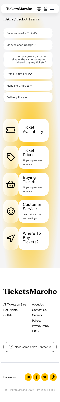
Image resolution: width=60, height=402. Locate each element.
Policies (36, 320)
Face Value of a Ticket (21, 33)
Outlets (7, 315)
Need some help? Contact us (33, 347)
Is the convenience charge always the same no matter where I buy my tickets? (29, 59)
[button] (52, 9)
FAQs (35, 331)
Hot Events (10, 310)
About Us (38, 304)
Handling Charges (18, 85)
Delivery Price (15, 97)
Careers (37, 315)
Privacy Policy (40, 326)
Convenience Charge (20, 45)
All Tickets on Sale (14, 304)
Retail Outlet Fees (18, 74)
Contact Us (39, 310)
